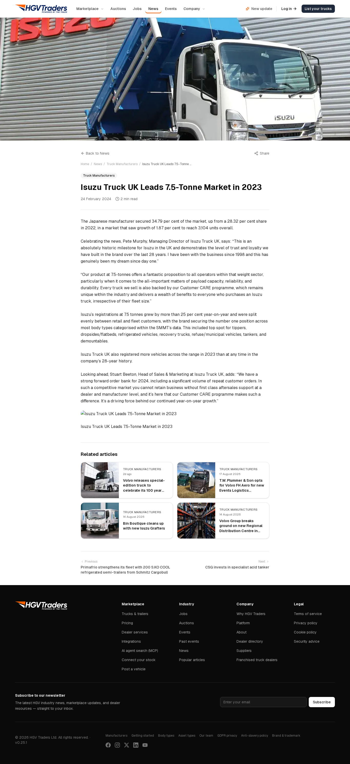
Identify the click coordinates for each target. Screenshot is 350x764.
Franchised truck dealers (256, 660)
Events (171, 8)
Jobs (137, 8)
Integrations (131, 641)
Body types (166, 736)
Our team (206, 736)
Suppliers (244, 650)
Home (85, 164)
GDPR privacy (227, 736)
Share (264, 153)
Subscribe (322, 702)
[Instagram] (117, 745)
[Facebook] (108, 745)
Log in (286, 8)
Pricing (127, 623)
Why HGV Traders (250, 613)
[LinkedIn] (135, 745)
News (153, 8)
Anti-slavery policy (254, 736)
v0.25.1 (21, 742)
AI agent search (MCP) (140, 650)
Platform (243, 623)
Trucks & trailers (135, 613)
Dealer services (135, 632)
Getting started (142, 736)
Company (191, 8)
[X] (126, 745)
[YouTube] (145, 745)
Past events (189, 641)
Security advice (307, 641)
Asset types (186, 736)
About (241, 632)
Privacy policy (305, 623)
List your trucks (318, 8)
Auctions (118, 8)
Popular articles (192, 660)
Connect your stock (139, 660)
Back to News (97, 153)
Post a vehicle (134, 669)
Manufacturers (116, 736)
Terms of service (308, 613)
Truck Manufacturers (122, 164)
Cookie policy (305, 632)
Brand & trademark (286, 736)
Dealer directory (249, 641)
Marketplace (87, 8)
